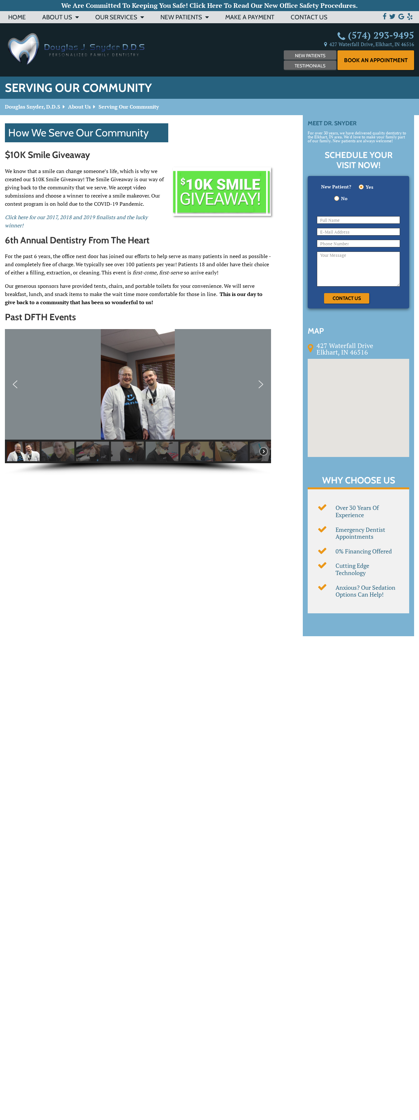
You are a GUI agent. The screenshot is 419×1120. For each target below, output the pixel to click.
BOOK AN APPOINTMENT (376, 60)
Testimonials (310, 66)
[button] (15, 384)
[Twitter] (392, 16)
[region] (138, 402)
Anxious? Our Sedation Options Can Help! (365, 591)
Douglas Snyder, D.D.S (32, 106)
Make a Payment (249, 17)
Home (17, 17)
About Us (57, 17)
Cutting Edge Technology (352, 569)
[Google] (401, 16)
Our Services (116, 17)
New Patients (181, 17)
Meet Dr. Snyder (332, 123)
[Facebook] (385, 16)
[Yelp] (410, 16)
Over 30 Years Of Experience (357, 511)
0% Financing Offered (364, 551)
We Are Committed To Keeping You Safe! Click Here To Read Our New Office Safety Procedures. (209, 5)
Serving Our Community (129, 106)
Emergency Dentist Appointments (360, 533)
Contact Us (309, 17)
